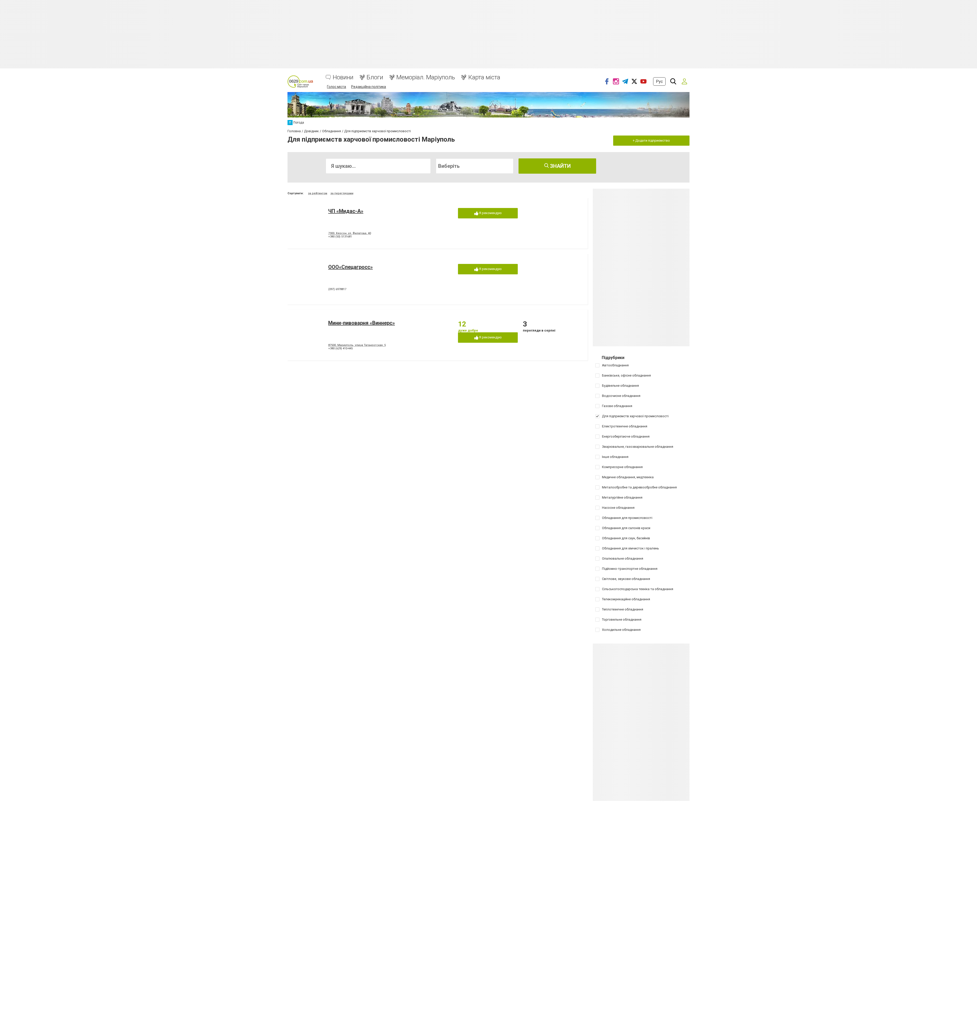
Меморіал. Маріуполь (425, 77)
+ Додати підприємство (651, 140)
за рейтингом (317, 193)
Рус (659, 81)
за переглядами (342, 193)
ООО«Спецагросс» (350, 267)
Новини (343, 77)
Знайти (560, 166)
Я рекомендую (490, 213)
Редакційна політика (368, 87)
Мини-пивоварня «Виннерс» (361, 323)
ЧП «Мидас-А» (345, 211)
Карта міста (484, 77)
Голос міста (336, 87)
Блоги (375, 77)
